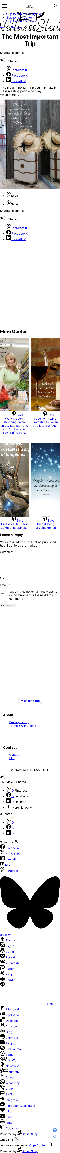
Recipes (16, 27)
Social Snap (30, 1134)
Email (5, 585)
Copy (38, 1145)
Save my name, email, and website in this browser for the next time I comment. (33, 595)
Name (5, 578)
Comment (8, 552)
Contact (14, 754)
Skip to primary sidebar (22, 21)
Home (4, 27)
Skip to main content (20, 17)
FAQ (12, 758)
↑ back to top (30, 701)
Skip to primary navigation (24, 14)
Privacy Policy (19, 722)
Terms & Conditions (22, 726)
